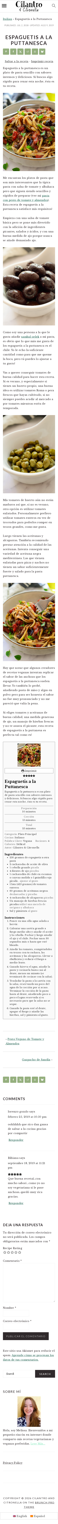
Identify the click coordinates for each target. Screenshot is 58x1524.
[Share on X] (20, 52)
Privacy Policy (12, 1462)
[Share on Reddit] (28, 52)
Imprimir (30, 770)
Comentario (12, 1260)
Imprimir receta (42, 61)
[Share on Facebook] (13, 52)
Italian (7, 19)
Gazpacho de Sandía (36, 1059)
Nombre (9, 1307)
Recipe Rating (12, 1248)
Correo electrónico (17, 1321)
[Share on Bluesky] (42, 52)
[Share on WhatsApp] (35, 52)
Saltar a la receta (16, 61)
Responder (16, 1140)
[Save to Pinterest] (6, 52)
